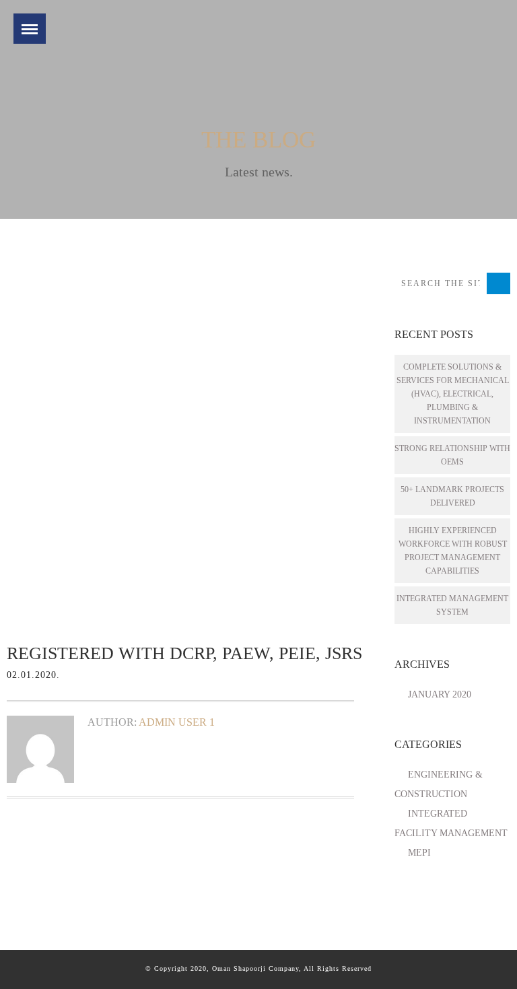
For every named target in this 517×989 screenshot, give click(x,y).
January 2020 (439, 694)
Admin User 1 (177, 722)
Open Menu (29, 28)
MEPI (419, 853)
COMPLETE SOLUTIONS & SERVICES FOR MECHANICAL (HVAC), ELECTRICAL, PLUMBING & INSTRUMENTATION (453, 393)
